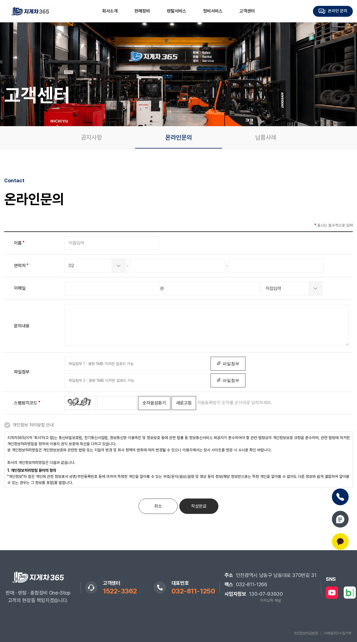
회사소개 (110, 11)
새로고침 (184, 403)
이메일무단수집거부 (337, 633)
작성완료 (199, 506)
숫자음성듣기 (154, 403)
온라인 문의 (337, 10)
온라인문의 (178, 137)
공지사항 (91, 137)
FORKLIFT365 (30, 11)
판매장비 (142, 11)
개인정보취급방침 (305, 633)
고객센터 (247, 11)
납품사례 (265, 137)
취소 (158, 506)
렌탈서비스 (176, 11)
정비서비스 (213, 11)
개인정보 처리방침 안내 (33, 425)
